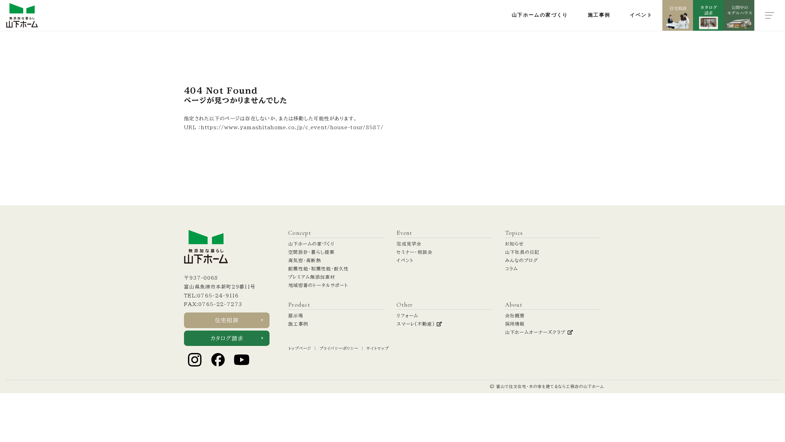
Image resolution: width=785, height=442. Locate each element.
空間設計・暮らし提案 (311, 252)
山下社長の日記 (522, 252)
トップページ (300, 349)
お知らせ (514, 244)
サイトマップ (377, 349)
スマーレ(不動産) (416, 324)
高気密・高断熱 (304, 260)
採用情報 (515, 324)
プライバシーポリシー (339, 349)
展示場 (295, 315)
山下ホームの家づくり (311, 244)
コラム (511, 268)
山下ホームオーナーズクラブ (536, 332)
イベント (405, 260)
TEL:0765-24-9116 (211, 295)
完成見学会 (408, 244)
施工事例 (298, 324)
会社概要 (515, 315)
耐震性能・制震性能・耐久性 (318, 268)
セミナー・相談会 (414, 252)
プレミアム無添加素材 (311, 277)
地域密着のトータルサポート (318, 285)
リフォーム (407, 315)
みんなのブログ (521, 260)
